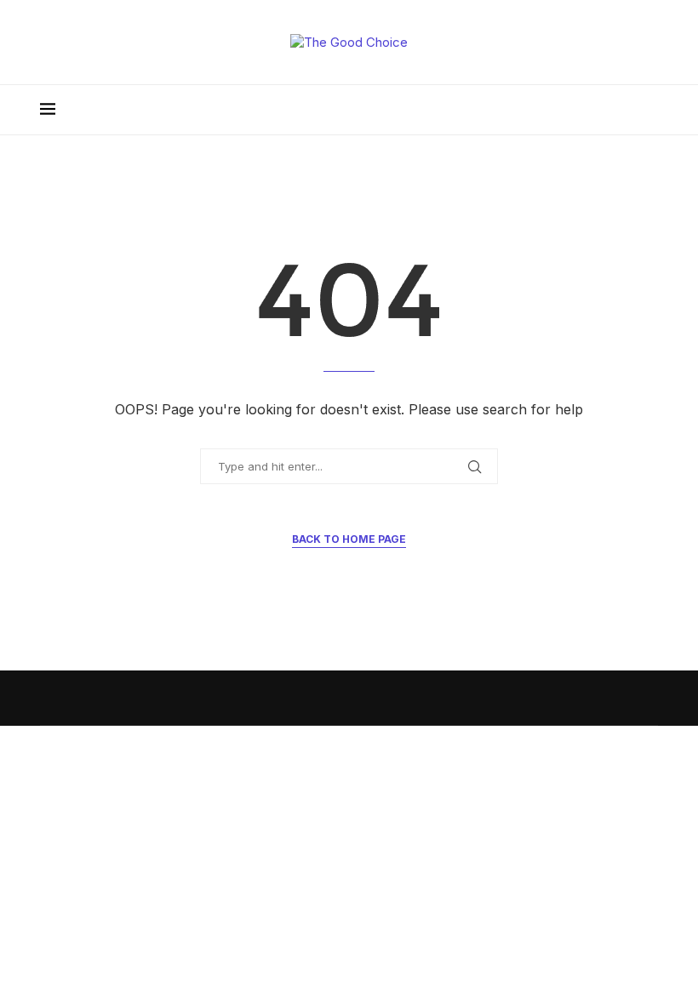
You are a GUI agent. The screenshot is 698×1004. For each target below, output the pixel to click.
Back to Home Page (349, 539)
